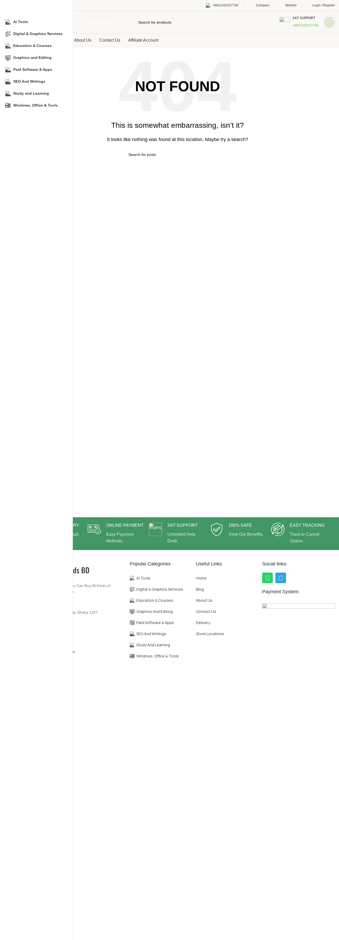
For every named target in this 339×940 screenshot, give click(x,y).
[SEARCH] (224, 154)
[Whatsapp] (267, 578)
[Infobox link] (299, 22)
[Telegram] (280, 578)
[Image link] (298, 802)
